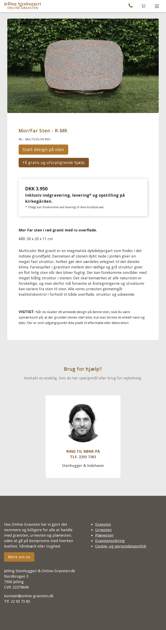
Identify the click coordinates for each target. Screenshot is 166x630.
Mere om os (19, 556)
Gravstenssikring (110, 540)
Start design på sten (43, 149)
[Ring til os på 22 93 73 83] (131, 6)
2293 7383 (87, 456)
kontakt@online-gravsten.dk (28, 595)
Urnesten (103, 529)
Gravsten (103, 524)
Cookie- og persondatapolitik (120, 546)
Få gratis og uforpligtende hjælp (54, 162)
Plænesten (104, 535)
